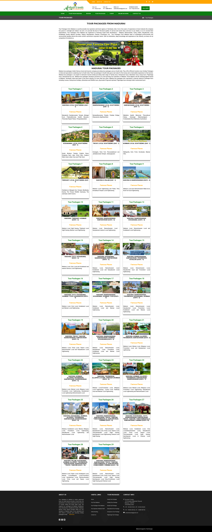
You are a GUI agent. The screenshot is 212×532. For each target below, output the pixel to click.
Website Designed (140, 529)
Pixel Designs (149, 529)
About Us (99, 1)
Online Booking (123, 13)
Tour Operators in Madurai (118, 76)
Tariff (112, 13)
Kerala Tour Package (112, 505)
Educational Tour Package (113, 508)
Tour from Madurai (75, 13)
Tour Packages (100, 13)
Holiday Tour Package (112, 502)
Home (93, 1)
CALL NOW (146, 8)
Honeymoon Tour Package (113, 511)
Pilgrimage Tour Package (113, 514)
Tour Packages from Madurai (76, 32)
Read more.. (71, 514)
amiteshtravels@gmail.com (120, 8)
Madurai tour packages (65, 71)
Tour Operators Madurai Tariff (98, 508)
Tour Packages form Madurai (67, 29)
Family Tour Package (112, 499)
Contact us (137, 13)
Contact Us (107, 1)
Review (88, 13)
